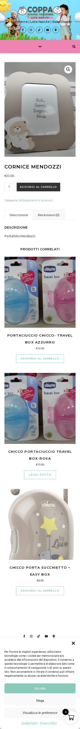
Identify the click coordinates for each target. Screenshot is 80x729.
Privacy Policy (48, 722)
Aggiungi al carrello (38, 186)
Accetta (40, 688)
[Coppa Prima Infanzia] (40, 20)
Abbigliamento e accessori (36, 200)
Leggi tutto (40, 474)
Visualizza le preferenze (40, 713)
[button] (73, 643)
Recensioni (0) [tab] (48, 215)
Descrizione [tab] (19, 215)
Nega (40, 700)
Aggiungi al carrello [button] (40, 358)
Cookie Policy (29, 722)
